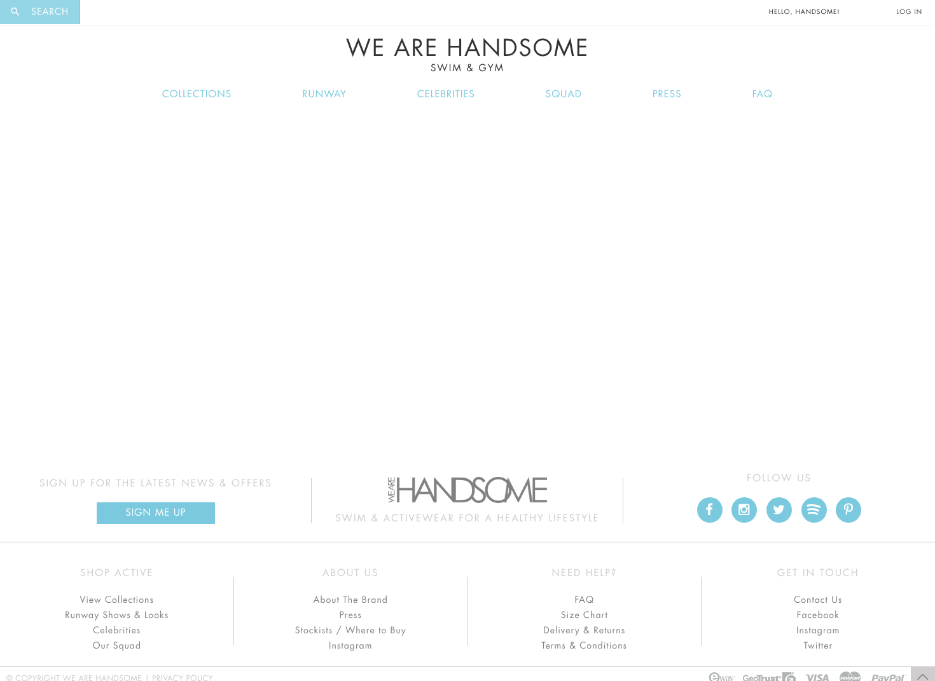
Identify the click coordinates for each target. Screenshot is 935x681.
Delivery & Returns (584, 630)
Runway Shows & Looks (117, 615)
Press (667, 94)
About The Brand (351, 600)
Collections (197, 94)
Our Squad (117, 646)
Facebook (818, 615)
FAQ (762, 94)
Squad (564, 94)
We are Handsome (115, 12)
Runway (324, 94)
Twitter (818, 646)
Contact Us (818, 600)
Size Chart (584, 615)
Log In (909, 12)
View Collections (117, 600)
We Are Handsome (468, 55)
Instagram (350, 646)
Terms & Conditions (584, 646)
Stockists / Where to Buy (350, 630)
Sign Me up (155, 513)
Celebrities (446, 94)
